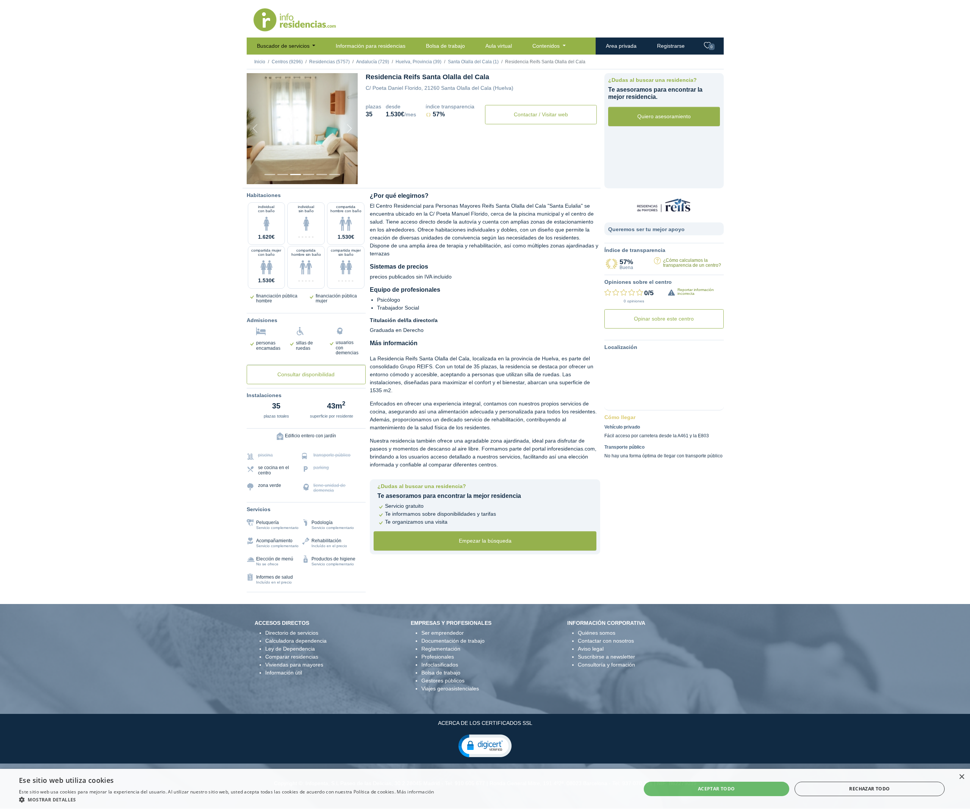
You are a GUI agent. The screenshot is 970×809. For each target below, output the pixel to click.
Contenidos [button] (546, 46)
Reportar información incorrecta (695, 292)
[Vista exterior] (269, 174)
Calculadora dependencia (296, 641)
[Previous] (255, 128)
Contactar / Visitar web (541, 114)
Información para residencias (370, 46)
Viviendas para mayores (294, 665)
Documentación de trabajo (453, 641)
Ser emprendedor (442, 633)
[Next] (349, 128)
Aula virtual (498, 46)
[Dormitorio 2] (295, 174)
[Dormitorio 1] (282, 174)
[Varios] (321, 174)
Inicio (259, 61)
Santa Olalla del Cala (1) (473, 61)
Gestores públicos (443, 681)
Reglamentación (440, 649)
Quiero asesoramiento (664, 116)
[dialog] (485, 789)
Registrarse (671, 46)
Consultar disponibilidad (306, 374)
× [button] (961, 777)
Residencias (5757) (329, 61)
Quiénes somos (596, 633)
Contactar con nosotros (606, 641)
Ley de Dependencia (290, 649)
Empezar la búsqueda (485, 541)
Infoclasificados (439, 665)
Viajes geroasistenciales (450, 688)
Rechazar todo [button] (869, 789)
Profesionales (437, 657)
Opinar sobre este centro (664, 319)
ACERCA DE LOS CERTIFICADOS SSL (485, 723)
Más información (415, 792)
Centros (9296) (287, 61)
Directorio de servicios (291, 633)
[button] (485, 745)
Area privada (621, 46)
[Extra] (334, 174)
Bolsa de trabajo (445, 46)
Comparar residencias (291, 657)
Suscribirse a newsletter (606, 657)
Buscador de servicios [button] (284, 46)
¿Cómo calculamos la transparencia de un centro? (692, 263)
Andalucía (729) (372, 61)
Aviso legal (591, 649)
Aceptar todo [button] (716, 789)
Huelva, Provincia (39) (418, 61)
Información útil (283, 673)
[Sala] (308, 174)
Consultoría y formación (606, 665)
